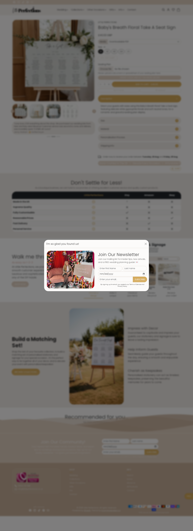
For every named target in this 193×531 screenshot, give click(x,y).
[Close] (146, 244)
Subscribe (140, 279)
